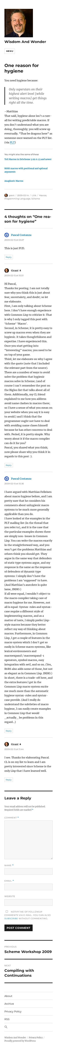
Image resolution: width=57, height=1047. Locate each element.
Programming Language (17, 198)
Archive (9, 1003)
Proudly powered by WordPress (20, 1041)
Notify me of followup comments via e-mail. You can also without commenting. (27, 915)
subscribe (11, 918)
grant (11, 195)
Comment (11, 817)
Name (9, 865)
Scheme (35, 198)
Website (9, 896)
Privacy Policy (13, 1011)
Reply (9, 257)
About (8, 996)
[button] (28, 1027)
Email (9, 881)
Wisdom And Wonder (25, 42)
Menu (9, 51)
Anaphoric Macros (13, 181)
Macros (42, 195)
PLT (12, 142)
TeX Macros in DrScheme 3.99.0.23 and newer (27, 159)
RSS (7, 1019)
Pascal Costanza (21, 235)
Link (34, 195)
